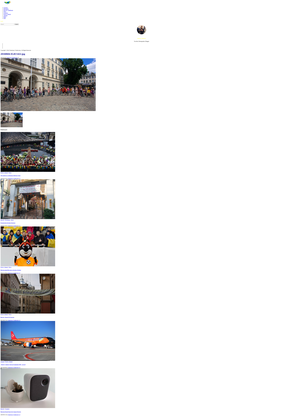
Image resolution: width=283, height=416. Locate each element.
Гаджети (6, 13)
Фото (5, 11)
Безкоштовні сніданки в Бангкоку (8, 222)
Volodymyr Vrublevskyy (12, 57)
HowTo (2, 220)
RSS (5, 18)
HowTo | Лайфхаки (8, 10)
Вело (5, 17)
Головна (6, 7)
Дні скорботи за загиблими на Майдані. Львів (10, 175)
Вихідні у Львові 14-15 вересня (7, 317)
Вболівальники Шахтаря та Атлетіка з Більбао (11, 270)
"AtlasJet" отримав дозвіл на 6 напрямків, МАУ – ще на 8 (13, 364)
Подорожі (6, 9)
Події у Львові (7, 14)
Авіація (5, 15)
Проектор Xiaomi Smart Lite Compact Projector (11, 411)
